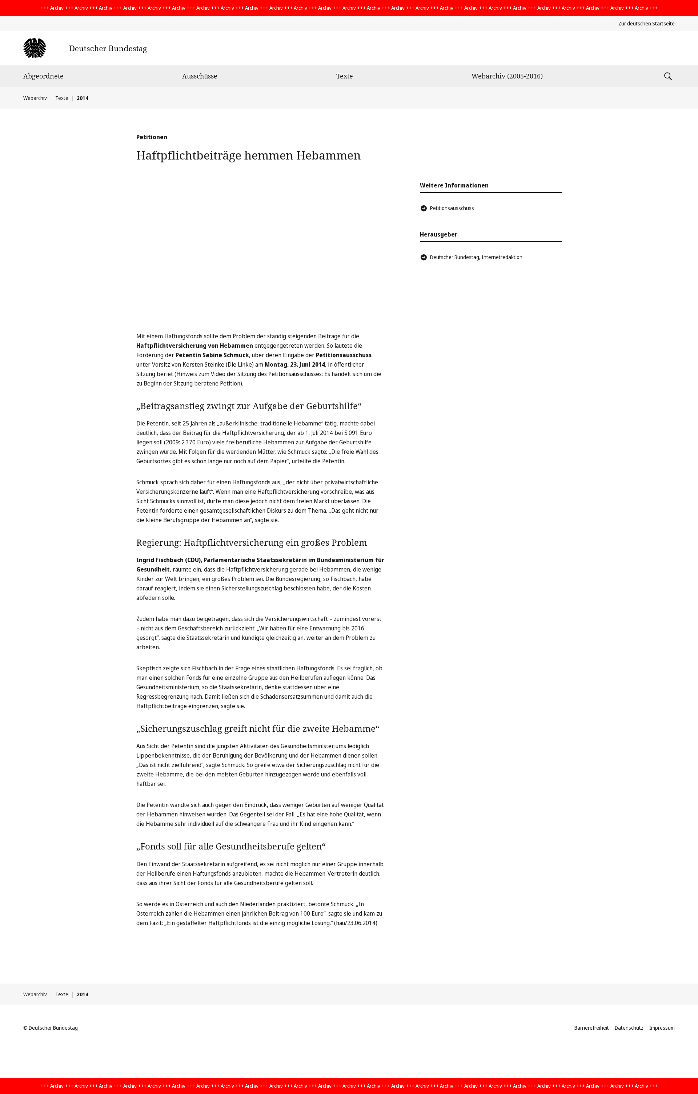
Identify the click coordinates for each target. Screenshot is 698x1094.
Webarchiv (35, 97)
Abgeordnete (43, 76)
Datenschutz (629, 1027)
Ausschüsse (199, 76)
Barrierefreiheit (591, 1027)
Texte (344, 76)
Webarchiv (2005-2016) (507, 76)
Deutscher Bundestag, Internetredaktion (476, 257)
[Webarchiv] (85, 48)
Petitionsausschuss (452, 208)
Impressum (662, 1027)
